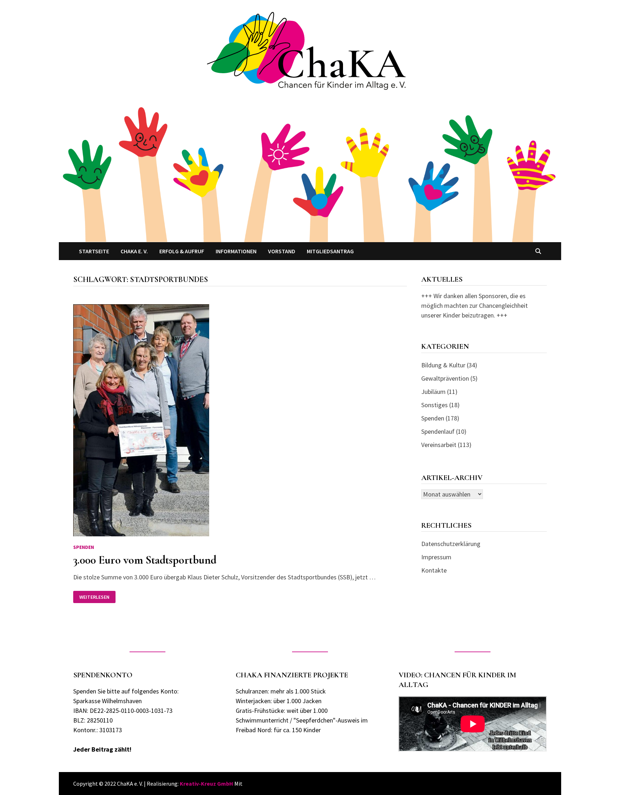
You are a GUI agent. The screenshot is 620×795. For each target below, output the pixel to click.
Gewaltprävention (445, 378)
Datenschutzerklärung (450, 544)
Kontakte (434, 570)
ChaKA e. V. (134, 251)
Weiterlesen (97, 597)
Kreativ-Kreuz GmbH (206, 783)
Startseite (94, 251)
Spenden (83, 547)
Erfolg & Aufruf (181, 251)
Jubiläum (433, 391)
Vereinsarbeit (438, 445)
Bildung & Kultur (443, 365)
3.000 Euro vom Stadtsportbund (144, 560)
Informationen (236, 251)
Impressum (436, 557)
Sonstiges (434, 405)
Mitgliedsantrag (330, 251)
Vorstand (281, 251)
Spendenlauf (438, 431)
